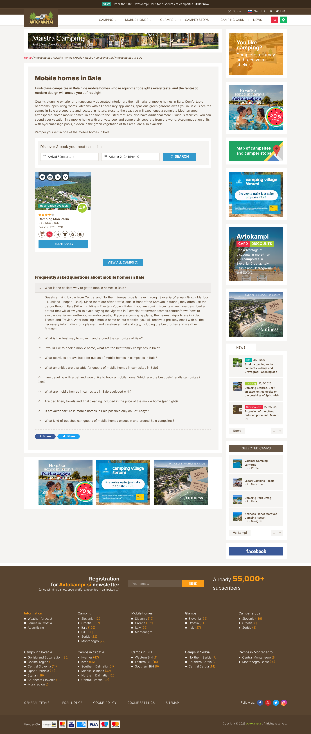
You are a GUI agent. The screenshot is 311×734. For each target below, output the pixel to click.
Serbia (89, 636)
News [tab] (240, 347)
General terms (36, 703)
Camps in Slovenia (38, 652)
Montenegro (93, 641)
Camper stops (249, 613)
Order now (202, 4)
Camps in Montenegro (256, 652)
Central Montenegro (259, 657)
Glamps (190, 613)
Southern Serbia (203, 662)
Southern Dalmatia (97, 666)
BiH (87, 632)
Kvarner (90, 657)
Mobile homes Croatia (68, 57)
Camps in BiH (141, 652)
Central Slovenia (42, 666)
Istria (88, 662)
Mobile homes (43, 57)
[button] (234, 11)
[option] (256, 366)
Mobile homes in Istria (99, 57)
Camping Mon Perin (54, 219)
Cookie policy (104, 703)
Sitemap (172, 703)
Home (28, 57)
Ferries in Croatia (40, 623)
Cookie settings (141, 703)
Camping (84, 613)
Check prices (63, 244)
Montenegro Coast (258, 662)
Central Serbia (202, 666)
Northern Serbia (202, 657)
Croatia (90, 623)
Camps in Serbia (197, 652)
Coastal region (41, 662)
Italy (88, 627)
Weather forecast (40, 618)
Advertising (36, 627)
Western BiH (147, 657)
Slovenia (91, 618)
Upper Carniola (41, 671)
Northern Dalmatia (98, 675)
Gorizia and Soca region (48, 657)
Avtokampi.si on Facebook (256, 551)
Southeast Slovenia (45, 680)
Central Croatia (95, 680)
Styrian (36, 675)
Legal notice (71, 703)
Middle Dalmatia (96, 671)
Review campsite (82, 208)
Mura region (39, 684)
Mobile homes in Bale (128, 57)
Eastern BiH (146, 662)
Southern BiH (147, 666)
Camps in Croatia (91, 652)
